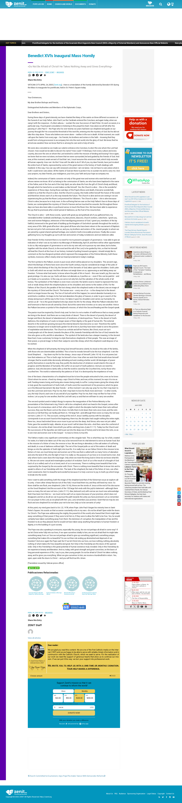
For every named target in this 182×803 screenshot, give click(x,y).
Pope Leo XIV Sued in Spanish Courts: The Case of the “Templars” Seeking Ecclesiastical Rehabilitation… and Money (142, 270)
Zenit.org (57, 85)
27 (134, 429)
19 (130, 425)
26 (130, 429)
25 (127, 429)
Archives (60, 72)
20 (134, 425)
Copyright (161, 794)
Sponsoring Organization (136, 794)
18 (127, 425)
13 (134, 421)
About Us (109, 794)
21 (138, 425)
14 (138, 421)
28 (138, 429)
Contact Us (170, 794)
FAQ (115, 794)
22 (142, 425)
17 (150, 421)
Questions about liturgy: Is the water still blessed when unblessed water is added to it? (142, 255)
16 (146, 421)
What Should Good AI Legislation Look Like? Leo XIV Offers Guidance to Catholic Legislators (138, 199)
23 (146, 425)
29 (142, 429)
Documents (80, 4)
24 (150, 425)
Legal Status (151, 794)
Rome (49, 4)
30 (146, 429)
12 (130, 421)
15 (142, 421)
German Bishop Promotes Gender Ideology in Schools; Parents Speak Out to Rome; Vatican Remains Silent (142, 297)
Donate (92, 4)
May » (131, 434)
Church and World (63, 4)
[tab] (131, 579)
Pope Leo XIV (38, 4)
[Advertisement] (91, 24)
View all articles (34, 638)
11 (127, 421)
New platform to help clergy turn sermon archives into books (149, 43)
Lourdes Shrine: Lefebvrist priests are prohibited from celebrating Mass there (142, 284)
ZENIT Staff (49, 72)
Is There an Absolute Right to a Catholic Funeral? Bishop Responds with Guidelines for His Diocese (142, 312)
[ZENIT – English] (18, 4)
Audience (122, 794)
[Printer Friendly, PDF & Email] (34, 568)
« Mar (126, 434)
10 (150, 417)
